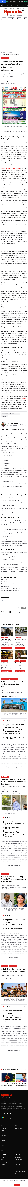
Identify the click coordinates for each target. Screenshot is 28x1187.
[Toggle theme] (11, 5)
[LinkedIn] (7, 1113)
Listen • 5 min (7, 131)
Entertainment (18, 1128)
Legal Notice (18, 1164)
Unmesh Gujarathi (6, 81)
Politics (3, 1138)
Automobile (11, 18)
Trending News (4, 1125)
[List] (9, 607)
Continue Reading (6, 648)
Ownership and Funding (20, 1171)
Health (2, 1157)
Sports (2, 1143)
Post (24, 607)
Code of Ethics (18, 1157)
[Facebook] (5, 1113)
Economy (3, 1135)
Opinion (3, 1164)
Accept (17, 1184)
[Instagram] (2, 1113)
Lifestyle (3, 1167)
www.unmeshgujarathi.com (13, 590)
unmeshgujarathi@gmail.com (12, 588)
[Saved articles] (4, 5)
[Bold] (2, 607)
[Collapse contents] (24, 720)
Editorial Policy (18, 1159)
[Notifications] (7, 5)
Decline (11, 1184)
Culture (19, 18)
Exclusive (9, 52)
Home (4, 18)
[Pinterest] (10, 1113)
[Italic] (4, 607)
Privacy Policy (17, 1181)
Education (3, 1148)
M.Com (17, 500)
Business (3, 1140)
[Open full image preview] (14, 105)
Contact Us (17, 1173)
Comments (4, 596)
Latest (2, 1130)
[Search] (2, 5)
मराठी (17, 5)
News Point (3, 1128)
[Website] (25, 424)
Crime (2, 1145)
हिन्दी (22, 5)
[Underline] (7, 607)
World (2, 1150)
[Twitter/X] (13, 1113)
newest (23, 612)
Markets (3, 1159)
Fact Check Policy (19, 1162)
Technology (4, 1162)
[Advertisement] (14, 35)
